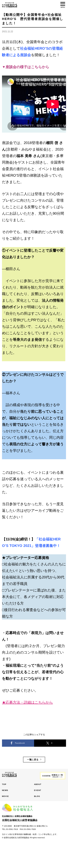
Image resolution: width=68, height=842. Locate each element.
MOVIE (5, 796)
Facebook (20, 743)
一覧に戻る (33, 759)
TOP (4, 784)
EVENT (37, 790)
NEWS (5, 790)
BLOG (37, 796)
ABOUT (37, 784)
